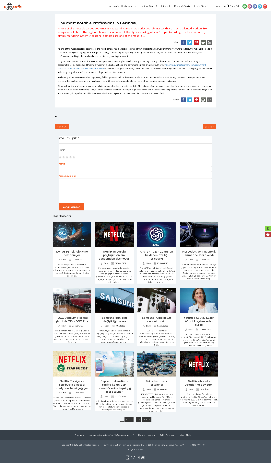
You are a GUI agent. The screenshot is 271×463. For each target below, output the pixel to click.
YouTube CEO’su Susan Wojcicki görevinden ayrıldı (199, 321)
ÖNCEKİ (62, 127)
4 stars (70, 157)
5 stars (74, 157)
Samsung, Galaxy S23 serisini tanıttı (156, 319)
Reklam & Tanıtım (182, 6)
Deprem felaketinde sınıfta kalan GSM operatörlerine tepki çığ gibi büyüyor (114, 386)
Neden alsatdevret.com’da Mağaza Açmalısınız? (111, 435)
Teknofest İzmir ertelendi (157, 382)
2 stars (63, 157)
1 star (60, 157)
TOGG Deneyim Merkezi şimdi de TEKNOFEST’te (72, 319)
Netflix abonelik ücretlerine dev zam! (199, 382)
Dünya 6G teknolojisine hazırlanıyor (72, 253)
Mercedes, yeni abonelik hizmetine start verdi (199, 253)
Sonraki (209, 127)
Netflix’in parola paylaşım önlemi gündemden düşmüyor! (114, 255)
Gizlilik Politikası (166, 435)
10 (139, 419)
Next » (147, 419)
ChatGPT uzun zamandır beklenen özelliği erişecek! (156, 255)
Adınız (62, 163)
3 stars (67, 157)
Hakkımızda (127, 6)
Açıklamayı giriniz (68, 175)
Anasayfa (114, 6)
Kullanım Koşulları (146, 435)
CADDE (139, 449)
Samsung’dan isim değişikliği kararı (114, 319)
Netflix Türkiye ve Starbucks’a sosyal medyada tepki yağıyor (72, 384)
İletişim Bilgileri (201, 6)
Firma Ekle (235, 6)
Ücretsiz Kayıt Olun (144, 6)
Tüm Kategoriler (164, 6)
